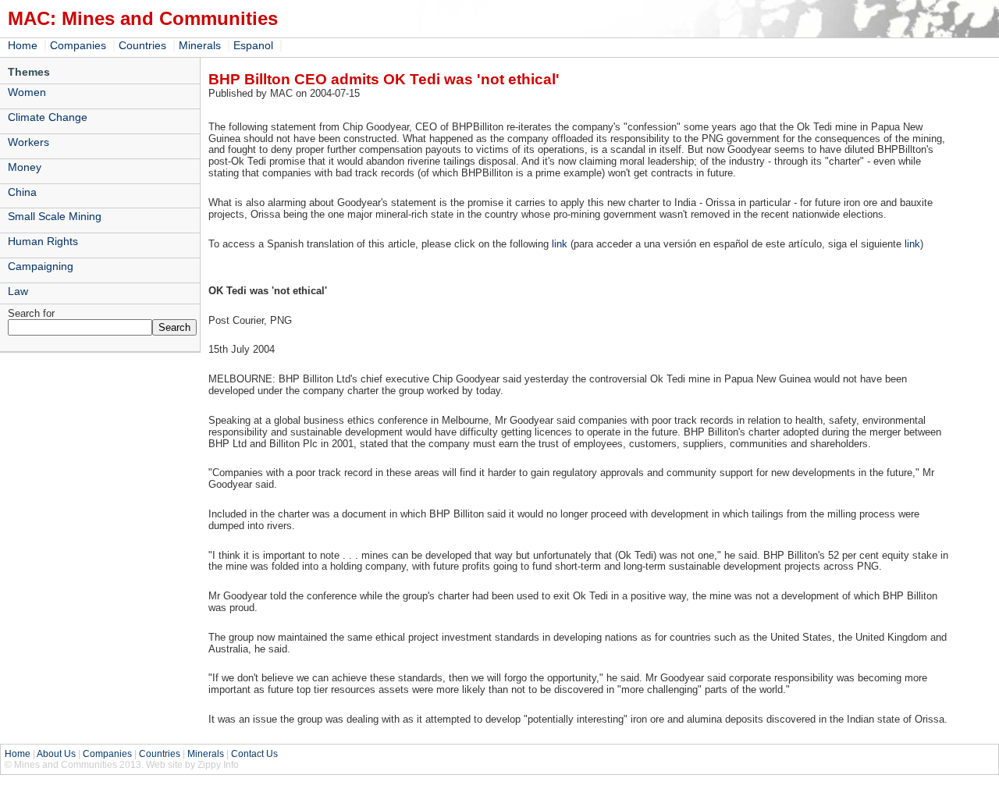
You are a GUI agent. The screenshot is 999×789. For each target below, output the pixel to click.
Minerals (200, 45)
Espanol (253, 45)
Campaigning (40, 266)
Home (22, 45)
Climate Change (47, 117)
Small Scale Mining (54, 216)
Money (24, 167)
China (22, 192)
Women (27, 92)
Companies (78, 45)
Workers (28, 142)
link (559, 244)
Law (18, 291)
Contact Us (254, 753)
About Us (56, 753)
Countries (142, 45)
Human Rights (43, 241)
